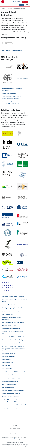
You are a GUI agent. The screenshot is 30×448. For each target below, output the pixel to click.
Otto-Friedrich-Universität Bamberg (11, 328)
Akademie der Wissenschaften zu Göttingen (13, 340)
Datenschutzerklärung (15, 428)
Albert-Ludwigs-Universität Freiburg (11, 378)
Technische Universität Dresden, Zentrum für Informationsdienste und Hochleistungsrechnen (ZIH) (14, 348)
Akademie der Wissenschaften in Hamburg (13, 296)
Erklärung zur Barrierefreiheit (15, 431)
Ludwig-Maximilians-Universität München (12, 322)
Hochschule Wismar (7, 375)
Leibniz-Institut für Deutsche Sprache (11, 50)
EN (19, 1)
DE (18, 1)
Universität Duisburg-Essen (8, 356)
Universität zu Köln (6, 368)
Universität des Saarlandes (8, 353)
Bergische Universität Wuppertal (10, 381)
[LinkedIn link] (16, 2)
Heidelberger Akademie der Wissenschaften (13, 405)
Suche (25, 1)
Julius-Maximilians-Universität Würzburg (12, 311)
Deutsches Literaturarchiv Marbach (11, 393)
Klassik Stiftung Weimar (8, 314)
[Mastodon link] (14, 2)
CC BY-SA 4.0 (23, 437)
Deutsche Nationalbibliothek (9, 93)
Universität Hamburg (7, 359)
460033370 (19, 444)
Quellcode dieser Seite (9, 439)
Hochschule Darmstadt (7, 305)
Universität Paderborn (7, 362)
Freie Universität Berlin (7, 387)
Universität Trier (6, 365)
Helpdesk (22, 5)
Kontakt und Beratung (15, 433)
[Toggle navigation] (27, 5)
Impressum (15, 425)
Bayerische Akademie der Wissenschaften (12, 390)
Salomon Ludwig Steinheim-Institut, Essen (12, 336)
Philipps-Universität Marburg (9, 384)
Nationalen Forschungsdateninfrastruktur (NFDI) (15, 446)
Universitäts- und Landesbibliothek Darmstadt (13, 372)
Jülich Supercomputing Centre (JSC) (11, 308)
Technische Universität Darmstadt (10, 343)
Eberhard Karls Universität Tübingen (11, 396)
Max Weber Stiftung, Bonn (8, 325)
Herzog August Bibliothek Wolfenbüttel (12, 408)
